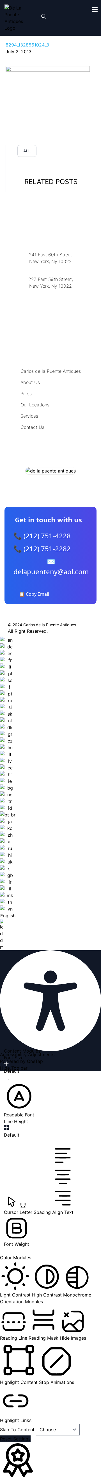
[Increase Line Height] (6, 1127)
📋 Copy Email (34, 594)
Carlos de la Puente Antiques (50, 371)
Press (26, 393)
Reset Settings (15, 1439)
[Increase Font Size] (6, 1064)
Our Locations (34, 405)
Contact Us (32, 427)
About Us (30, 382)
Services (29, 416)
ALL (27, 150)
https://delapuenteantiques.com (51, 304)
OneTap (35, 1061)
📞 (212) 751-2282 (42, 548)
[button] (19, 1099)
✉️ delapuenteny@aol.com (51, 566)
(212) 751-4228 (50, 293)
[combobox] (7, 793)
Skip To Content (18, 1429)
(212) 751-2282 (50, 268)
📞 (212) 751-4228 (42, 535)
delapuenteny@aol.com (51, 313)
